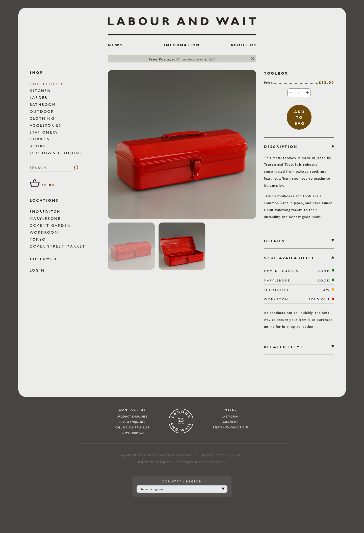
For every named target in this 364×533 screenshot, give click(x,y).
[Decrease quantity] (291, 92)
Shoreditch (46, 211)
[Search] (76, 167)
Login (38, 270)
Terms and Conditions (231, 427)
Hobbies (41, 139)
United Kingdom (151, 489)
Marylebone (46, 218)
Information (182, 45)
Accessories (46, 125)
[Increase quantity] (307, 92)
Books (39, 146)
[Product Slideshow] (182, 144)
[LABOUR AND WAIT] (182, 24)
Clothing (43, 118)
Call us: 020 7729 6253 (132, 427)
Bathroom (44, 104)
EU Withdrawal (132, 433)
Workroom (45, 232)
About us (243, 45)
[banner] (182, 34)
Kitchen (41, 91)
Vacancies (230, 422)
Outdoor (43, 111)
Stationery (45, 132)
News (115, 45)
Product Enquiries (132, 416)
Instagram (230, 416)
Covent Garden (51, 225)
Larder (40, 97)
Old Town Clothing (57, 153)
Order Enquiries (132, 422)
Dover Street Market (58, 246)
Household (45, 84)
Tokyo (39, 239)
